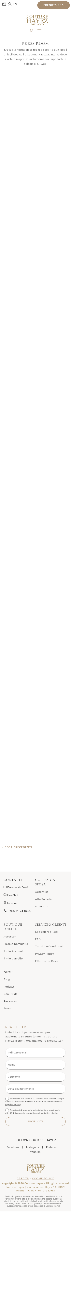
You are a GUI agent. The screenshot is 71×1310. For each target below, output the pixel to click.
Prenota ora (53, 5)
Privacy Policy (44, 953)
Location (10, 903)
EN (15, 4)
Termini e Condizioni (49, 946)
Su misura (41, 906)
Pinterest (52, 1147)
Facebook (13, 1147)
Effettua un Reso (46, 961)
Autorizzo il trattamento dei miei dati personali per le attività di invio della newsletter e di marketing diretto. (33, 1111)
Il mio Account (13, 951)
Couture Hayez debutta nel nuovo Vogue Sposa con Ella (35, 409)
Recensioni (11, 1001)
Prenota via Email (17, 887)
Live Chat (11, 895)
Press (7, 1008)
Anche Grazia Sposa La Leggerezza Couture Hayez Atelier (35, 523)
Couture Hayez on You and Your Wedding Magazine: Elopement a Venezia (35, 140)
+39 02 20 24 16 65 (17, 911)
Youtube (35, 1152)
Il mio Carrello (13, 958)
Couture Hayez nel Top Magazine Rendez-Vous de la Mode (35, 275)
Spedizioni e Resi (46, 931)
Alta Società (43, 899)
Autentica (41, 891)
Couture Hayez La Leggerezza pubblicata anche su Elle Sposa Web (35, 648)
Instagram (32, 1147)
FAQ (38, 939)
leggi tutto (35, 195)
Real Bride (11, 993)
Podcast (9, 986)
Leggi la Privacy (13, 1105)
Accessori (10, 936)
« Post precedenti (17, 847)
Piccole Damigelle (16, 943)
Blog (7, 979)
